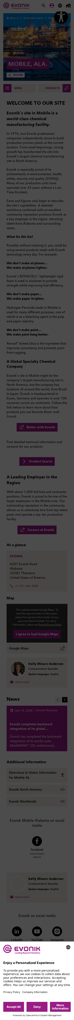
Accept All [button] (14, 1006)
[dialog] (37, 980)
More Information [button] (60, 1006)
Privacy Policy (11, 992)
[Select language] (68, 947)
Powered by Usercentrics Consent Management (37, 1015)
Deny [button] (37, 1006)
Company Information (34, 992)
